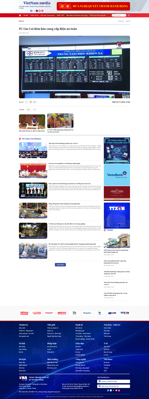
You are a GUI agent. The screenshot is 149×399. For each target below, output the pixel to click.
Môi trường (52, 359)
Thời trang (107, 336)
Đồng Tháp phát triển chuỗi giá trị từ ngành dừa (64, 204)
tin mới (110, 230)
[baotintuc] (112, 313)
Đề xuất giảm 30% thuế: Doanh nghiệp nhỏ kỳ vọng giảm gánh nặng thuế (72, 244)
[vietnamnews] (62, 313)
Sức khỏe (107, 346)
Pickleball (107, 365)
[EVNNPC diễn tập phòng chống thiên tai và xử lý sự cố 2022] (60, 120)
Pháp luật (52, 343)
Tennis (106, 368)
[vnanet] (99, 313)
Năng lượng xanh (53, 365)
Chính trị (23, 324)
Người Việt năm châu (54, 336)
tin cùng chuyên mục (31, 139)
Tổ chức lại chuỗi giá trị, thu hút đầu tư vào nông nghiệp (67, 224)
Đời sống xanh (52, 368)
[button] (116, 227)
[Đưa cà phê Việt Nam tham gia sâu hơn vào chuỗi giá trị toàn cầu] (33, 190)
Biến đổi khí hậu (52, 362)
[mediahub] (87, 313)
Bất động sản (80, 331)
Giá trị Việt (107, 328)
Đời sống (22, 346)
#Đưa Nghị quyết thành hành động (76, 15)
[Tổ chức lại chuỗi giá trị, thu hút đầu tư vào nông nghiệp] (33, 231)
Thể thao (108, 359)
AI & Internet (80, 362)
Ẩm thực (22, 368)
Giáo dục (80, 343)
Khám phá (22, 371)
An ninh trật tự (52, 346)
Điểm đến (22, 362)
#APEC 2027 (60, 15)
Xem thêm (60, 265)
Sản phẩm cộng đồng (83, 371)
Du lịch (22, 359)
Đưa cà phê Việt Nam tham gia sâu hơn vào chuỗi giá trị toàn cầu (69, 184)
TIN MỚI (25, 15)
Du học (78, 352)
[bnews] (49, 313)
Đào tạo (78, 346)
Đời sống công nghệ (82, 368)
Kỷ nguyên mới (24, 336)
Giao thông (22, 349)
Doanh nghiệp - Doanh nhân (85, 339)
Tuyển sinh (79, 349)
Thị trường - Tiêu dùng (83, 336)
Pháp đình (50, 352)
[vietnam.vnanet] (37, 313)
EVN (28, 109)
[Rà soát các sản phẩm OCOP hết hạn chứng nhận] (33, 170)
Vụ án (49, 349)
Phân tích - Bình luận (54, 333)
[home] (20, 15)
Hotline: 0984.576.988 (109, 381)
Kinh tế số (79, 328)
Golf (105, 371)
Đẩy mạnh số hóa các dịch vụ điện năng (32, 131)
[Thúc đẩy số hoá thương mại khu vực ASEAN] (33, 150)
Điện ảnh (107, 333)
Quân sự (50, 331)
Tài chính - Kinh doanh (83, 333)
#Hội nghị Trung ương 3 (48, 15)
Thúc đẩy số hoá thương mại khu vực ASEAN (63, 143)
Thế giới (51, 324)
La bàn (106, 355)
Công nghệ (81, 359)
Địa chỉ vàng (108, 352)
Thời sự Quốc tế (52, 328)
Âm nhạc (107, 331)
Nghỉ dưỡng (23, 365)
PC (35, 109)
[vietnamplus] (24, 313)
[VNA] (31, 11)
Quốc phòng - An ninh (26, 333)
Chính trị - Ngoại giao (26, 331)
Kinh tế (21, 21)
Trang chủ (121, 21)
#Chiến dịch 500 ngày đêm (98, 15)
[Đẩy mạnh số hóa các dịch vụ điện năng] (32, 121)
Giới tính (106, 349)
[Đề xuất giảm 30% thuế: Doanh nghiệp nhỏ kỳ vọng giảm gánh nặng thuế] (33, 251)
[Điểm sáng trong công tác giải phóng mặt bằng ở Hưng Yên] (117, 241)
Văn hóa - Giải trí (112, 324)
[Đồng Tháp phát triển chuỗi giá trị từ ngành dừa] (33, 211)
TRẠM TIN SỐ (34, 15)
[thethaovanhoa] (125, 313)
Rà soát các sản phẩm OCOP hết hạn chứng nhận (64, 163)
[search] (113, 15)
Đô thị (21, 352)
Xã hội (22, 343)
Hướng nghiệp (80, 355)
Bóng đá (106, 362)
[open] (129, 15)
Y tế (106, 343)
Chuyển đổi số (80, 365)
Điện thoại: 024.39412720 (110, 386)
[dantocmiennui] (74, 313)
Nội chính (22, 328)
